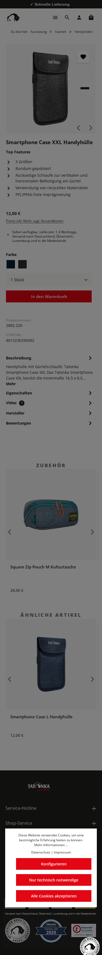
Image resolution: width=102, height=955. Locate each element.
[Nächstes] (90, 128)
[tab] (49, 370)
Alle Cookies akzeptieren (54, 896)
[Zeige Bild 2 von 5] (85, 93)
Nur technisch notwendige (53, 880)
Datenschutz (40, 852)
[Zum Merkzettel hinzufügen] (83, 57)
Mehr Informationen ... (51, 845)
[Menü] (55, 17)
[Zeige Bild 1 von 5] (85, 88)
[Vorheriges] (79, 128)
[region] (51, 89)
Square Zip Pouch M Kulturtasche (43, 566)
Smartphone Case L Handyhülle (41, 716)
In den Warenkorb (49, 296)
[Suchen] (67, 17)
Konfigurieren (54, 864)
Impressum (62, 852)
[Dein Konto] (79, 17)
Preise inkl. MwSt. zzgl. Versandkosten (34, 221)
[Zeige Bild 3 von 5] (85, 98)
